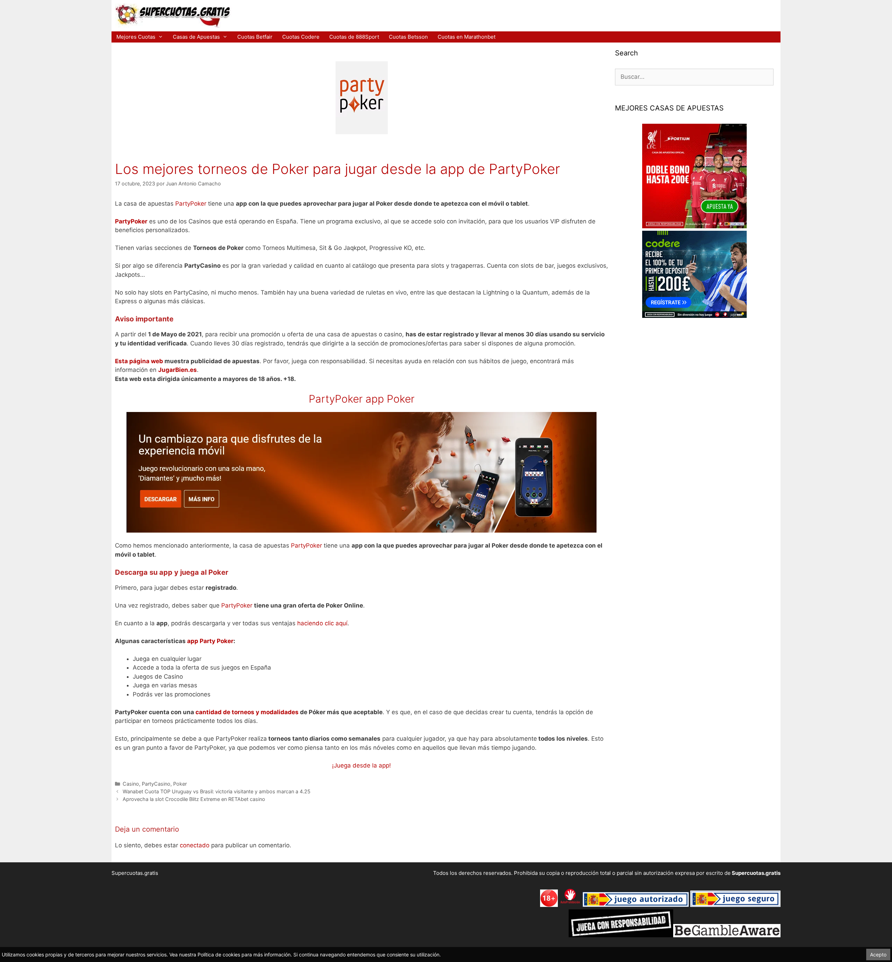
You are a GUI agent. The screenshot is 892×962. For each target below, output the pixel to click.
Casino (131, 784)
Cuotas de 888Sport (354, 36)
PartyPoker (190, 203)
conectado (194, 845)
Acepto (878, 954)
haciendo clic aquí (322, 623)
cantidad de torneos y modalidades (247, 712)
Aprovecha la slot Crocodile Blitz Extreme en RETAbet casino (194, 799)
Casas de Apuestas (196, 36)
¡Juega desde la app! (361, 765)
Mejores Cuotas (135, 36)
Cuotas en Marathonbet (466, 36)
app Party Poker (210, 640)
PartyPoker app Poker (362, 398)
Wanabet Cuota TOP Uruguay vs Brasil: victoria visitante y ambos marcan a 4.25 (216, 791)
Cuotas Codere (301, 36)
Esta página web (139, 361)
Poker (180, 784)
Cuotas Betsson (408, 36)
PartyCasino (156, 784)
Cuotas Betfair (254, 36)
